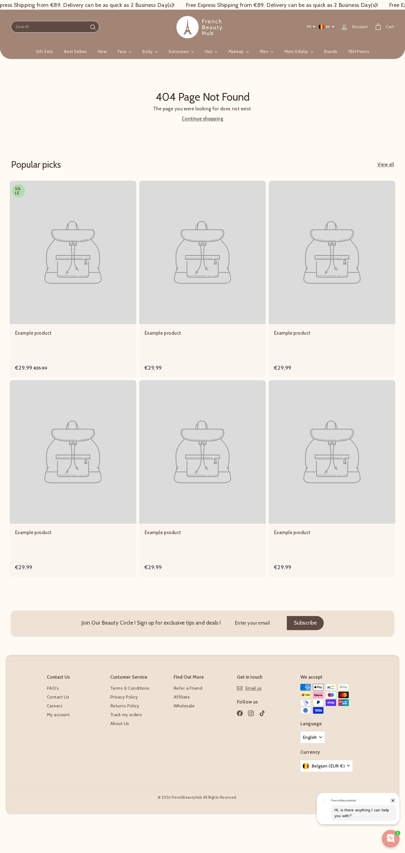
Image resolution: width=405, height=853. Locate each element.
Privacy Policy (124, 697)
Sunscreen (179, 51)
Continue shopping (202, 118)
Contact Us (58, 697)
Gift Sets (44, 51)
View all (385, 164)
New (102, 51)
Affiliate (182, 697)
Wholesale (184, 705)
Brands (330, 51)
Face (122, 51)
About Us (119, 723)
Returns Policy (124, 705)
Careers (54, 705)
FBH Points (359, 51)
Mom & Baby (296, 51)
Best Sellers (75, 51)
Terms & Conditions (130, 688)
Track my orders (126, 714)
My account (58, 714)
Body (147, 51)
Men (264, 51)
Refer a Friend (188, 688)
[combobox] (55, 27)
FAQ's (53, 688)
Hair (209, 51)
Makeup (236, 51)
